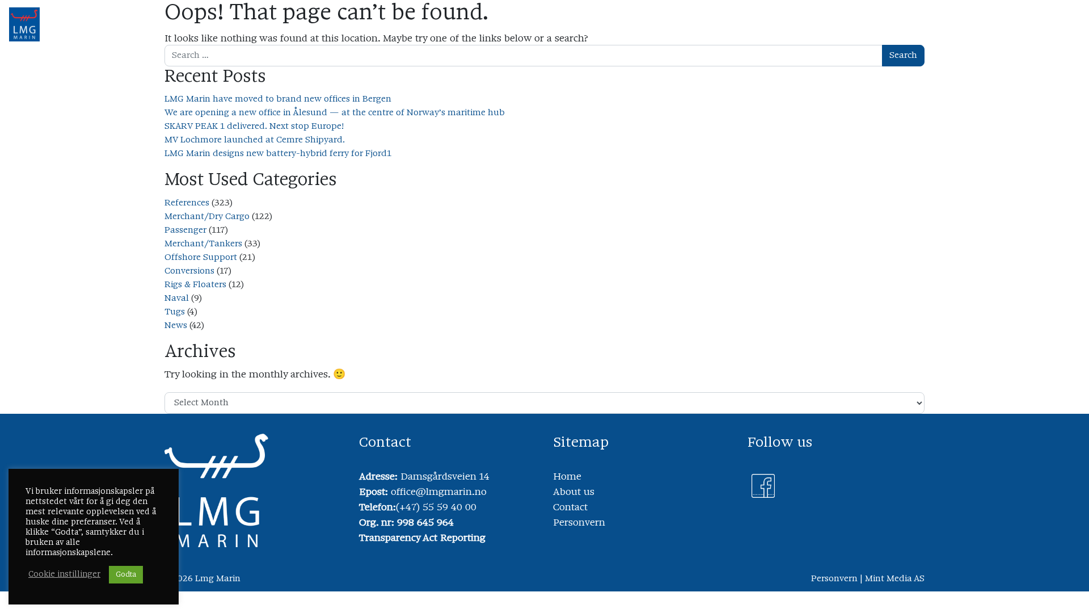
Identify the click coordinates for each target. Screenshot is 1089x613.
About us (573, 493)
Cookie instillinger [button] (64, 574)
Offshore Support (200, 257)
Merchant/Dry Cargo (207, 216)
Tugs (174, 312)
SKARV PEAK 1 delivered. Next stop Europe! (254, 126)
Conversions (189, 271)
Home (567, 477)
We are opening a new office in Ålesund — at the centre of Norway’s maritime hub (334, 112)
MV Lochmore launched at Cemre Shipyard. (254, 140)
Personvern (579, 523)
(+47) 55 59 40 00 (436, 508)
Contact (570, 508)
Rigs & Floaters (195, 284)
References (186, 203)
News (175, 325)
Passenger (185, 230)
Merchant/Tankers (203, 244)
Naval (176, 298)
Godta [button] (126, 574)
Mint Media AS (895, 578)
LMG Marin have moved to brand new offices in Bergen (277, 99)
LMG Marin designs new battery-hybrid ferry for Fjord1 (277, 153)
